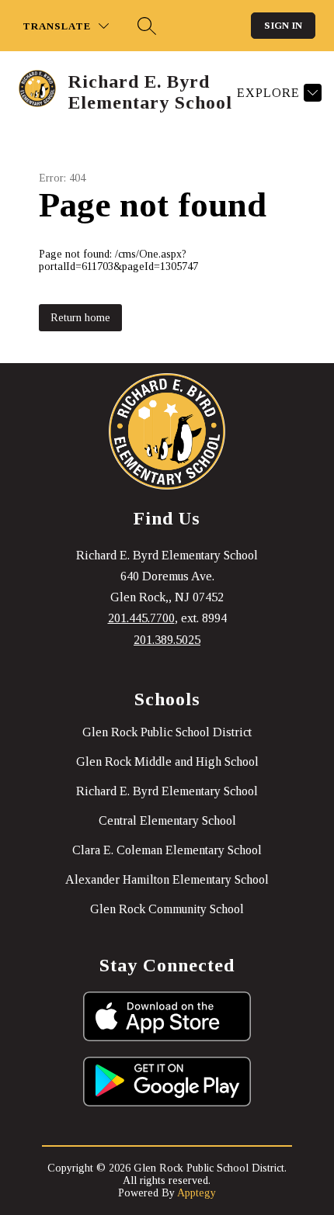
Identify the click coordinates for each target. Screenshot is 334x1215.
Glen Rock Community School (167, 909)
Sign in (283, 25)
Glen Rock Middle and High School (167, 761)
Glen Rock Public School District (167, 732)
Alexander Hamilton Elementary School (167, 879)
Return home (80, 318)
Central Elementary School (167, 820)
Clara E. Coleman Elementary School (167, 850)
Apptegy (196, 1193)
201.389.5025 (167, 639)
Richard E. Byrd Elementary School (167, 791)
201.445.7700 (141, 618)
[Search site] (146, 25)
